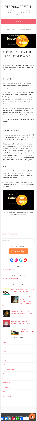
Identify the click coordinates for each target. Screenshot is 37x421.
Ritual (3, 374)
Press (3, 365)
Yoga (3, 391)
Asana (4, 342)
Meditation (5, 356)
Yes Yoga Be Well (18, 6)
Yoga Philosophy (7, 396)
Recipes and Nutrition (8, 369)
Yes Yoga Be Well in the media (10, 279)
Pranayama (5, 360)
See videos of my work (8, 270)
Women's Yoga (6, 387)
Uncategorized (6, 383)
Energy (4, 347)
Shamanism (5, 378)
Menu (19, 21)
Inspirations (5, 351)
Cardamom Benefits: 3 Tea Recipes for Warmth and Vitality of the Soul (22, 314)
